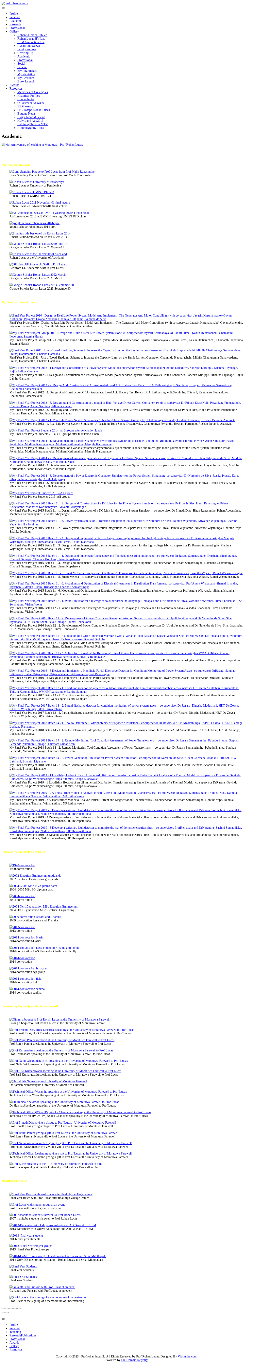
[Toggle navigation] (3, 8)
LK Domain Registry (134, 1360)
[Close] (3, 1308)
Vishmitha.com (187, 1356)
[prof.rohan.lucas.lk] (15, 3)
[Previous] (3, 1312)
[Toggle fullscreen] (11, 1308)
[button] (14, 31)
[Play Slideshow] (19, 1308)
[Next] (7, 1312)
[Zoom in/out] (15, 1308)
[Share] (7, 1308)
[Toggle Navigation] (3, 1319)
